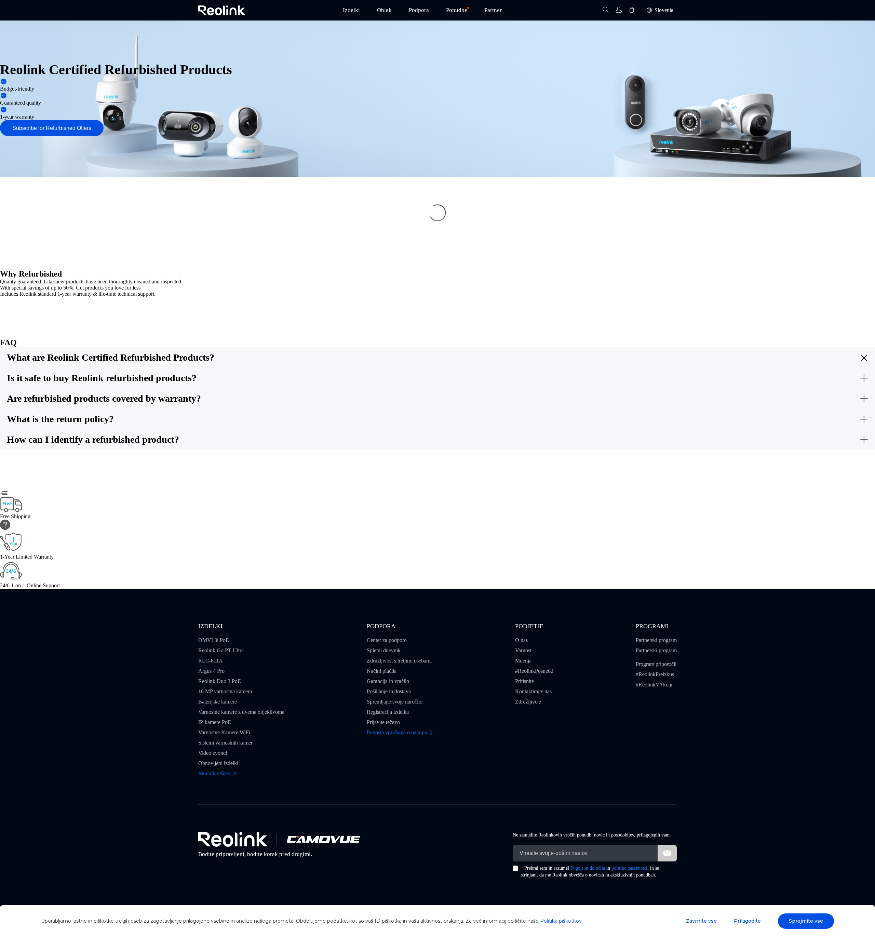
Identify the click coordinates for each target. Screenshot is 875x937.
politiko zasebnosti (629, 868)
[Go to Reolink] (233, 839)
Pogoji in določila (587, 868)
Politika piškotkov (561, 921)
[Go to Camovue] (323, 839)
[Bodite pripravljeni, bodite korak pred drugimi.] (221, 10)
